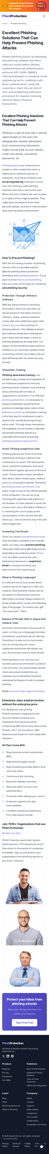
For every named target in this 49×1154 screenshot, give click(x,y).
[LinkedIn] (8, 1056)
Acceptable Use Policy (36, 1124)
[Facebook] (12, 1056)
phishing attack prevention (20, 486)
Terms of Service (16, 1144)
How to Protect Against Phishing (27, 691)
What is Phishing (10, 1109)
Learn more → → (41, 6)
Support (30, 1105)
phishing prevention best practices (19, 440)
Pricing (5, 1072)
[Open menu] (44, 16)
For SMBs (6, 1080)
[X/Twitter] (3, 1056)
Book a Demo (33, 1109)
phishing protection (28, 275)
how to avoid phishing (29, 279)
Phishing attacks (11, 165)
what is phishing (15, 412)
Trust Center (32, 1117)
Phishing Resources (11, 1105)
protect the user (11, 325)
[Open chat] (42, 1147)
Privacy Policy (5, 1144)
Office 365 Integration (37, 1085)
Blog (4, 1098)
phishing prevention (13, 399)
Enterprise (7, 1076)
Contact (30, 1102)
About (29, 1098)
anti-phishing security (33, 536)
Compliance (32, 1113)
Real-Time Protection (36, 1069)
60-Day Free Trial (11, 833)
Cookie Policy (32, 1120)
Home (4, 23)
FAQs (4, 1102)
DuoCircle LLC (8, 1051)
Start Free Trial (24, 1022)
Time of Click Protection (32, 1080)
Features (6, 1069)
